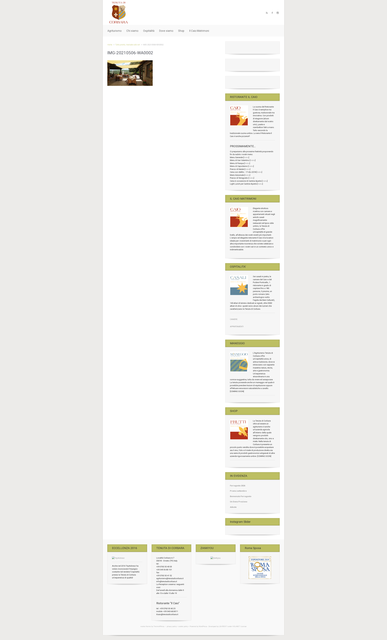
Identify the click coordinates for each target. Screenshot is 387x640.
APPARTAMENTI (237, 326)
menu (246, 157)
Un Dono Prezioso (238, 502)
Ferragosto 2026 (237, 485)
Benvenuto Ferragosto (240, 496)
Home (109, 45)
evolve (143, 626)
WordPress (203, 626)
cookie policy (183, 626)
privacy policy (172, 626)
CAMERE (233, 319)
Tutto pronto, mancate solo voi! (127, 45)
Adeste (233, 507)
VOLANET (236, 626)
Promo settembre (238, 491)
